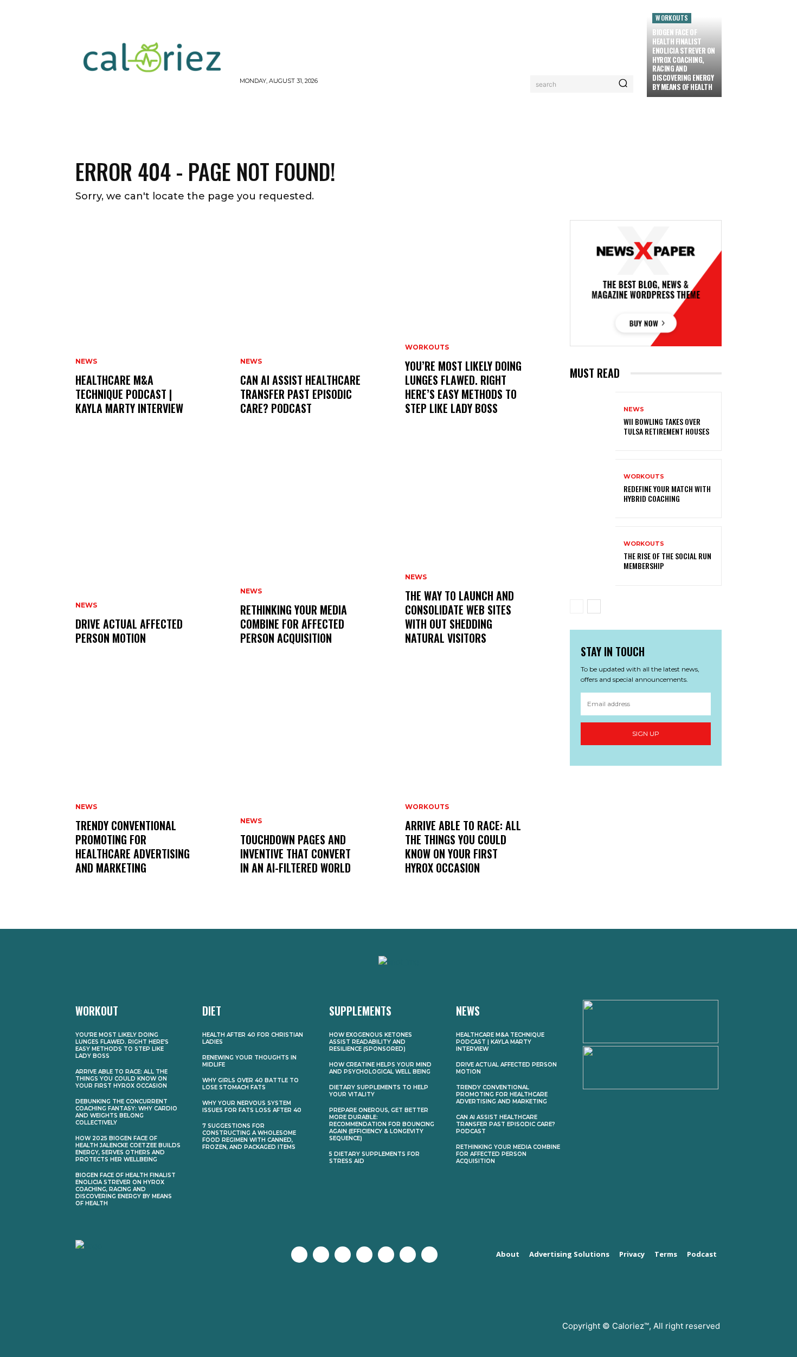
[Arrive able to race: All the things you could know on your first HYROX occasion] (481, 788)
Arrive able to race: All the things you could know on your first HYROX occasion (463, 846)
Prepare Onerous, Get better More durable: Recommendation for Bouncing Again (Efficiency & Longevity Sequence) (381, 1124)
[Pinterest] (386, 1254)
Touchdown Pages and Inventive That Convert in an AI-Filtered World (295, 853)
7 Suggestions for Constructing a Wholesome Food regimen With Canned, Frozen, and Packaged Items (249, 1136)
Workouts (671, 17)
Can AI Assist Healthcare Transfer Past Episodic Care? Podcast (300, 394)
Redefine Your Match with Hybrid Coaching (667, 493)
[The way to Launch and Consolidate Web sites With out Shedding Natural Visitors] (481, 558)
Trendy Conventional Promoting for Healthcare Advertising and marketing (132, 846)
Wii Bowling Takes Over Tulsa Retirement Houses (666, 426)
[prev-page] (576, 606)
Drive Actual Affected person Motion (129, 631)
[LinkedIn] (408, 1254)
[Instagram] (343, 1254)
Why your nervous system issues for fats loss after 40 (251, 1107)
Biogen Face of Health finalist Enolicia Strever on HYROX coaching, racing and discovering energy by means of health (683, 59)
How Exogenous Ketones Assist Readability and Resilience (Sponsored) (370, 1041)
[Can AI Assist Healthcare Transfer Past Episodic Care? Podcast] (316, 328)
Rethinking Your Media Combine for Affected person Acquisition (293, 624)
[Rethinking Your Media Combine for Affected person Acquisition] (316, 558)
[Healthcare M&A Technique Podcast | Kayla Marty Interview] (151, 328)
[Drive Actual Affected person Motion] (151, 558)
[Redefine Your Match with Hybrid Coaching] (592, 488)
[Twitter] (321, 1254)
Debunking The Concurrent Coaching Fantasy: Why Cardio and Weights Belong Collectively (126, 1112)
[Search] (623, 84)
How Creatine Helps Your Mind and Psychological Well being (380, 1068)
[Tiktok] (429, 1254)
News (86, 361)
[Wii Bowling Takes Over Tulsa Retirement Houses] (592, 421)
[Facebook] (299, 1254)
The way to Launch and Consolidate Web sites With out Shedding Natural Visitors (459, 616)
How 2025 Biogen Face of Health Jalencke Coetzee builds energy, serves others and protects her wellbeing (128, 1149)
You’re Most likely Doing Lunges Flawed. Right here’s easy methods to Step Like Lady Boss (463, 387)
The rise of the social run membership (667, 560)
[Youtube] (364, 1254)
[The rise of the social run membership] (592, 555)
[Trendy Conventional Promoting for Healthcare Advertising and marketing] (151, 788)
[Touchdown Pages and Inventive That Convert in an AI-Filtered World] (316, 788)
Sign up (645, 733)
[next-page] (594, 606)
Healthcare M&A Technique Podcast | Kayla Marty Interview (129, 394)
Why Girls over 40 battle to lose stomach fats (250, 1084)
